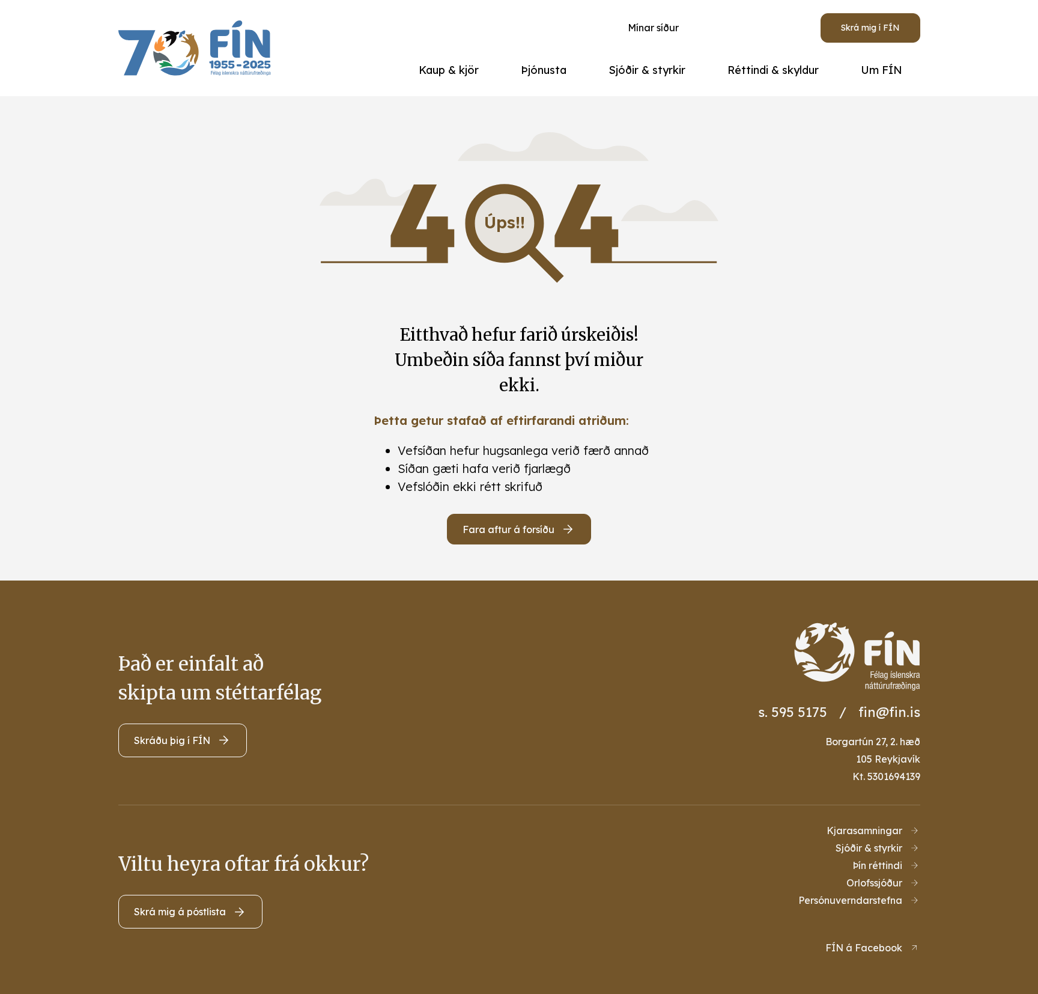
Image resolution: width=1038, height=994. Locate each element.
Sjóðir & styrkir (869, 848)
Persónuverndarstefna (850, 900)
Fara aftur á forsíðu (508, 529)
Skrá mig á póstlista (180, 912)
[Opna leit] (741, 27)
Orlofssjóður (874, 883)
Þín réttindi (877, 865)
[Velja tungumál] (786, 27)
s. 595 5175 (792, 712)
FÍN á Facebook (863, 948)
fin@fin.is (889, 712)
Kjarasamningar (864, 831)
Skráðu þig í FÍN (172, 740)
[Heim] (198, 48)
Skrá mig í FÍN (870, 27)
